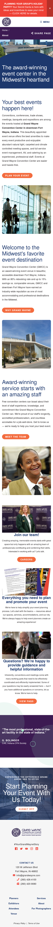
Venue (14, 913)
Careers (26, 559)
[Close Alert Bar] (50, 8)
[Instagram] (31, 848)
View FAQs (26, 701)
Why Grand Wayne (18, 310)
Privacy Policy (19, 923)
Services (41, 898)
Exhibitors (13, 903)
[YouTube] (26, 848)
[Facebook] (16, 848)
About (41, 903)
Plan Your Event (17, 175)
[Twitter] (21, 848)
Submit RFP (26, 809)
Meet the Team (15, 436)
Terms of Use (33, 923)
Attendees (14, 908)
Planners (13, 898)
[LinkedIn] (37, 848)
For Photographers (41, 908)
